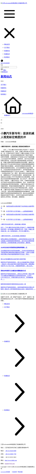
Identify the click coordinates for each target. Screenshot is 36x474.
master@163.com (10, 463)
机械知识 (3, 91)
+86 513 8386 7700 (10, 454)
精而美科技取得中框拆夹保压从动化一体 (13, 284)
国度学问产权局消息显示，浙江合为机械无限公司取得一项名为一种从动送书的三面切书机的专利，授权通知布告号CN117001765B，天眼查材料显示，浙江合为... (17, 264)
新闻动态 (6, 76)
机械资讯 (3, 88)
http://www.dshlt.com (11, 460)
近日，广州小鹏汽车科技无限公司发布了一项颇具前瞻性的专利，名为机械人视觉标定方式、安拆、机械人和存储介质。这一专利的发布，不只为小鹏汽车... (17, 229)
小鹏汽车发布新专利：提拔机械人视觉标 (13, 224)
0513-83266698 (5, 63)
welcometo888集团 (27, 113)
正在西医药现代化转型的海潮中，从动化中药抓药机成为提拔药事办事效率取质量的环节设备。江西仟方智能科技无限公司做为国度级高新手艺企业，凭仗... (17, 252)
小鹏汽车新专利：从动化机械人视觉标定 (13, 236)
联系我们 (3, 94)
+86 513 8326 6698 (10, 451)
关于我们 (3, 84)
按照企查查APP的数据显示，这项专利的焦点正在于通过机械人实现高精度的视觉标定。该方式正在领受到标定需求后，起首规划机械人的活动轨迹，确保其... (17, 240)
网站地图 (20, 471)
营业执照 (14, 471)
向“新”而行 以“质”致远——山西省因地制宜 (19, 211)
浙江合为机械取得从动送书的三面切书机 (13, 259)
